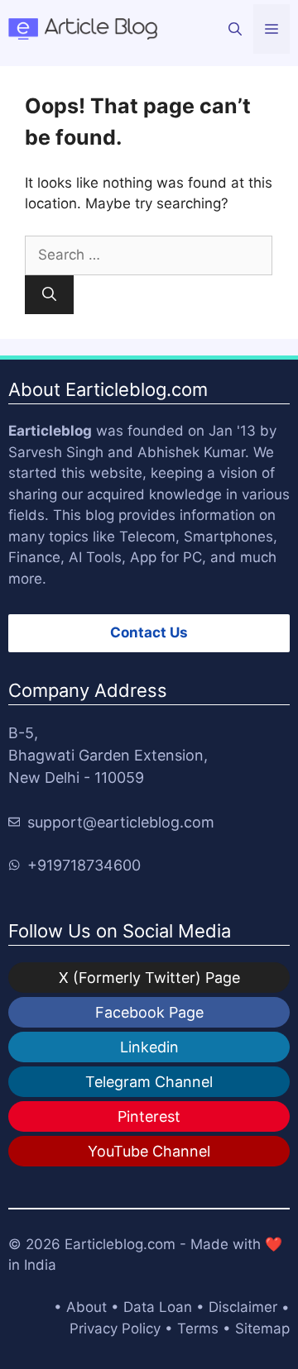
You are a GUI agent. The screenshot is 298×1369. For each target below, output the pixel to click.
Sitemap (262, 1328)
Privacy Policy (115, 1328)
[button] (235, 29)
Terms (198, 1328)
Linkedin (149, 1047)
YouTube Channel (149, 1151)
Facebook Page (149, 1012)
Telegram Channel (149, 1081)
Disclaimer (243, 1307)
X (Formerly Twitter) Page (149, 977)
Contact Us (149, 632)
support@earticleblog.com (120, 822)
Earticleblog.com (120, 1244)
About (86, 1307)
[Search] (49, 295)
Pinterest (149, 1116)
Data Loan (157, 1307)
